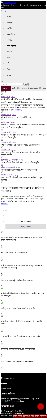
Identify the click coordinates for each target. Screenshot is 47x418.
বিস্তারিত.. (18, 110)
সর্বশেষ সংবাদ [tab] (26, 221)
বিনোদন (9, 57)
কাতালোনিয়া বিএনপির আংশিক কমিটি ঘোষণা (16, 117)
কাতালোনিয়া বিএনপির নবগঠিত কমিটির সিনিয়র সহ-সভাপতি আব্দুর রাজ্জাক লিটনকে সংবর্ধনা (21, 101)
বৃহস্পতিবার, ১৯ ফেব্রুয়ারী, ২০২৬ (12, 160)
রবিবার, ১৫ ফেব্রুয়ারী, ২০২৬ (10, 167)
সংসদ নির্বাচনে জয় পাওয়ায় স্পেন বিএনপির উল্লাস (19, 170)
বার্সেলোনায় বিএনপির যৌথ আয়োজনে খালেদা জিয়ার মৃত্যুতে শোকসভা (22, 178)
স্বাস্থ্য (9, 75)
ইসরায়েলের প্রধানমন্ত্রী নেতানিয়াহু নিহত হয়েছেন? (17, 280)
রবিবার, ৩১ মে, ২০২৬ (8, 96)
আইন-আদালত (11, 46)
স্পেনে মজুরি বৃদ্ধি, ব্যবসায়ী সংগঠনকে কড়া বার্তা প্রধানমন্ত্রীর (20, 336)
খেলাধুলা (9, 52)
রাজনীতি (9, 28)
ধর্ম (7, 63)
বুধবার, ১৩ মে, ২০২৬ (8, 122)
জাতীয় (9, 16)
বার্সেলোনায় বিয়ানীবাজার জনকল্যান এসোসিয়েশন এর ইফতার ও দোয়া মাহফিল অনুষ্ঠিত (23, 136)
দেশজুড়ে (9, 22)
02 (6, 210)
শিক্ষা (8, 69)
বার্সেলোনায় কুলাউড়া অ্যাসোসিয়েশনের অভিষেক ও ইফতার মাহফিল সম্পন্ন (21, 153)
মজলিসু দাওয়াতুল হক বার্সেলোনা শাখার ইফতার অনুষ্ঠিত (20, 145)
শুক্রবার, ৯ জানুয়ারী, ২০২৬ (10, 175)
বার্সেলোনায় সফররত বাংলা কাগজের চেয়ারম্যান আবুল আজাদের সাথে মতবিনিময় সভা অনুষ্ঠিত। (23, 126)
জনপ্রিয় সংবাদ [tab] (26, 226)
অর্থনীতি (9, 40)
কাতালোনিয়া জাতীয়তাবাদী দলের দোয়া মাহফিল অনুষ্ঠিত (20, 162)
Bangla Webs (20, 413)
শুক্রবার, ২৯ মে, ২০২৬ (8, 114)
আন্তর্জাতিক (11, 34)
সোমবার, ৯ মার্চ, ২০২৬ (8, 132)
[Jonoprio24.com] (8, 2)
